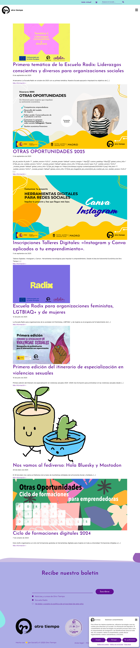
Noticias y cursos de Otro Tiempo (49, 596)
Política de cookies (103, 644)
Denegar (114, 640)
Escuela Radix (40, 600)
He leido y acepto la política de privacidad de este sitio (59, 604)
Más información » (19, 83)
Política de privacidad (116, 644)
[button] (136, 620)
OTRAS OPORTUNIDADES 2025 (49, 151)
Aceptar (98, 640)
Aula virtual (86, 2)
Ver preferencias (129, 640)
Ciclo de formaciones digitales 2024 (52, 533)
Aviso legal (127, 644)
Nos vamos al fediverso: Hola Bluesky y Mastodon (67, 465)
